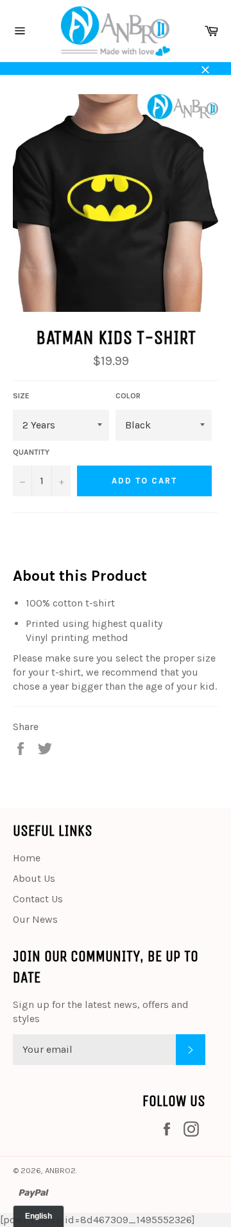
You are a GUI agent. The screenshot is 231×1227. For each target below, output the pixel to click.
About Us (34, 878)
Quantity (31, 452)
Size (21, 395)
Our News (35, 919)
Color (128, 395)
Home (26, 858)
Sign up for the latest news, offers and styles (101, 1011)
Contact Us (38, 899)
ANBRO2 (60, 1170)
